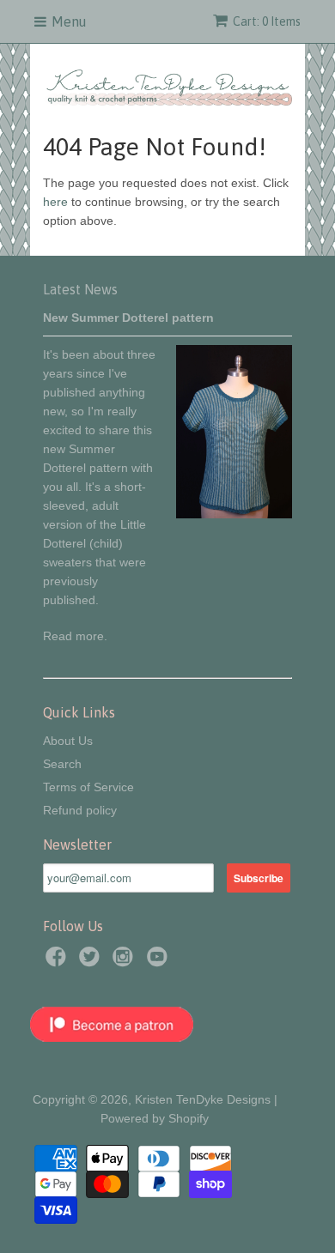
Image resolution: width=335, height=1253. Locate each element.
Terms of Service (88, 787)
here (55, 202)
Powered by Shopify (154, 1118)
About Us (68, 741)
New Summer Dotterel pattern (128, 317)
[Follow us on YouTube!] (160, 962)
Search (62, 764)
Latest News (80, 289)
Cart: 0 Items (267, 21)
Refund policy (80, 810)
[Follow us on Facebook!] (58, 962)
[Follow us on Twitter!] (92, 962)
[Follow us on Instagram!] (125, 962)
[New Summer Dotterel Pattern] (234, 514)
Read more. (75, 636)
